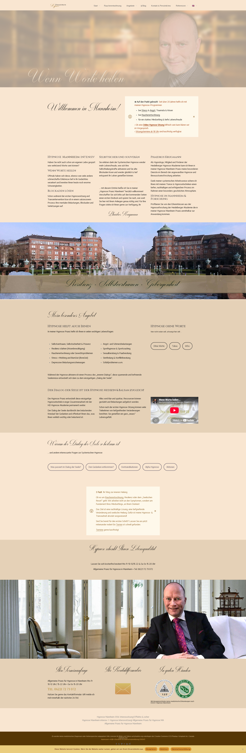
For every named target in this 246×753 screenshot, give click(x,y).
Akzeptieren (151, 749)
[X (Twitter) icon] (119, 744)
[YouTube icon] (124, 744)
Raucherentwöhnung (151, 115)
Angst (152, 110)
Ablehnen (164, 749)
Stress (144, 110)
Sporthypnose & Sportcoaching (116, 348)
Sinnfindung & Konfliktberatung (116, 358)
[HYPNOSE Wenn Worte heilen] (58, 6)
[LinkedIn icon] (127, 744)
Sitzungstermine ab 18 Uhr (147, 131)
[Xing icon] (130, 744)
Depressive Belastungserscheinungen (68, 362)
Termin (119, 524)
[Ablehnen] (243, 749)
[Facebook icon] (116, 744)
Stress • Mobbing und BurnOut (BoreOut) (70, 358)
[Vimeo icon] (122, 744)
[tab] (159, 346)
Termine (99, 529)
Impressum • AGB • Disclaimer (111, 739)
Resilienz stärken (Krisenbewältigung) (68, 348)
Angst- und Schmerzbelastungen (117, 344)
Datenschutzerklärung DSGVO (134, 739)
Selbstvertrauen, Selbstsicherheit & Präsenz (71, 344)
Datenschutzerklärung (181, 749)
